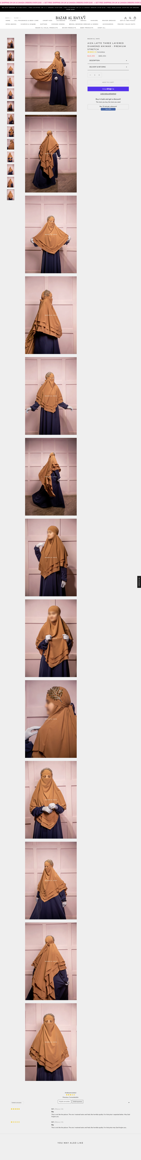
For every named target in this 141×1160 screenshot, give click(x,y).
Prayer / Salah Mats (126, 24)
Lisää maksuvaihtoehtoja (108, 94)
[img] (15, 1109)
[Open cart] (135, 18)
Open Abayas (11, 24)
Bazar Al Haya (94, 38)
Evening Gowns (58, 24)
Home (8, 20)
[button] (92, 52)
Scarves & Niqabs (28, 24)
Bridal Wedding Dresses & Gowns (83, 24)
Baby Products (86, 27)
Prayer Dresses (109, 20)
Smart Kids (47, 20)
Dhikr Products (69, 27)
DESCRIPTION (94, 60)
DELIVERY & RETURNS (97, 67)
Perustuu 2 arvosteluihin (70, 1097)
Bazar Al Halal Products (47, 27)
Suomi (16, 18)
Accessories (108, 24)
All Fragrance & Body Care (27, 20)
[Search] (130, 18)
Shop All (102, 27)
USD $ (7, 18)
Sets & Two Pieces (127, 20)
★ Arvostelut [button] (139, 582)
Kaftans (43, 24)
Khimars (94, 20)
